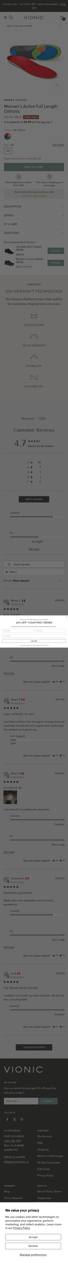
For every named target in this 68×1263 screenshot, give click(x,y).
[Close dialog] (66, 617)
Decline (33, 1246)
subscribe (34, 641)
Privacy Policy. (21, 1228)
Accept (33, 1237)
